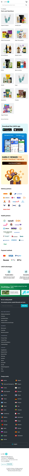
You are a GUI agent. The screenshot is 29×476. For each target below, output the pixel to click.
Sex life (2, 364)
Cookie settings (4, 344)
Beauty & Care (4, 352)
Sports (2, 360)
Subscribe (24, 305)
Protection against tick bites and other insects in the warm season (14, 292)
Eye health (3, 362)
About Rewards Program (15, 163)
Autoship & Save (4, 318)
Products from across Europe (7, 322)
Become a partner (4, 332)
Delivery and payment (5, 314)
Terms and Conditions (5, 342)
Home (2, 371)
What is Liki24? (4, 320)
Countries (3, 330)
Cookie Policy (4, 340)
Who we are (3, 328)
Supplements (4, 349)
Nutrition (3, 358)
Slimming (3, 356)
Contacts (3, 316)
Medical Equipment (5, 366)
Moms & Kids (4, 354)
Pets (2, 369)
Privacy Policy (4, 338)
